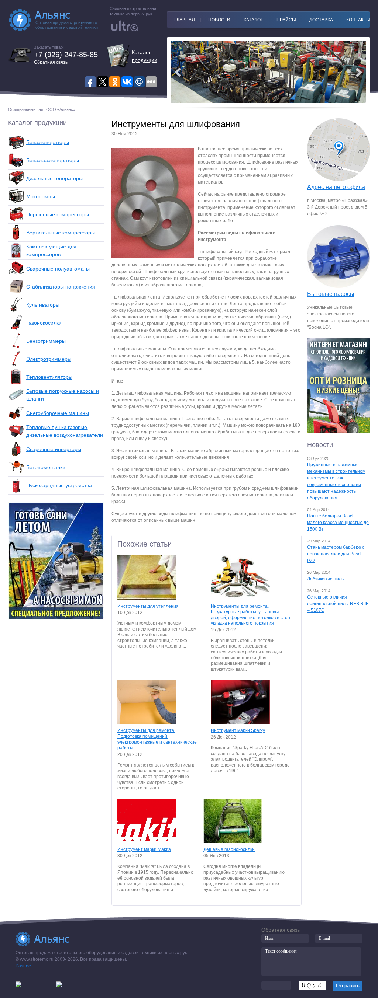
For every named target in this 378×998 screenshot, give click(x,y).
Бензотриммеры (46, 341)
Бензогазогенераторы (52, 160)
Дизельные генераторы (54, 178)
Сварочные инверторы (53, 449)
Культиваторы (42, 305)
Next (178, 72)
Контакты (358, 19)
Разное (23, 966)
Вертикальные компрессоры (60, 232)
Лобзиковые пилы (326, 579)
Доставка (321, 19)
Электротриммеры (48, 359)
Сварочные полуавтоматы (58, 269)
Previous (358, 72)
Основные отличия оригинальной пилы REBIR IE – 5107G (338, 603)
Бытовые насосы (330, 294)
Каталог (253, 19)
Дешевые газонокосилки (229, 849)
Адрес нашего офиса (336, 187)
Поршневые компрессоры (57, 214)
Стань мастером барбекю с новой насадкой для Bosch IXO (335, 554)
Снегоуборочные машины (57, 413)
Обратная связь (51, 62)
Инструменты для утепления (148, 606)
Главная (184, 19)
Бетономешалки (45, 467)
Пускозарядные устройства (59, 485)
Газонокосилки (44, 323)
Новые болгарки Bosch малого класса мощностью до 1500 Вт (338, 522)
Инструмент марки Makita (144, 849)
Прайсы (286, 19)
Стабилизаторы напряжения (60, 287)
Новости (219, 19)
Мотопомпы (40, 196)
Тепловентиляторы (49, 377)
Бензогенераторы (47, 142)
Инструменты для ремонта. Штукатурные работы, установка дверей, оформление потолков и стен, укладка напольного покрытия (251, 615)
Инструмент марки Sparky (238, 730)
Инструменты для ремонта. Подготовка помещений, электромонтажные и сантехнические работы (157, 739)
